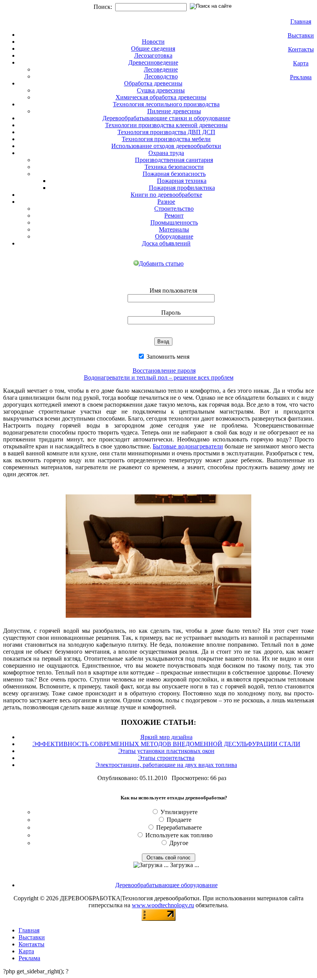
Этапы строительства (166, 758)
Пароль (171, 312)
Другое (178, 843)
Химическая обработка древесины (161, 97)
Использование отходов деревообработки (166, 146)
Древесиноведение (153, 62)
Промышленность (174, 222)
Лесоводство (161, 76)
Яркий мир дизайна (166, 737)
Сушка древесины (161, 90)
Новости (153, 41)
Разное (166, 201)
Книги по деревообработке (166, 194)
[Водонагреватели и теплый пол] (158, 619)
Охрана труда (166, 153)
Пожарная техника (181, 180)
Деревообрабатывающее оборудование (166, 885)
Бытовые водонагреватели (188, 446)
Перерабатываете (179, 827)
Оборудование (174, 236)
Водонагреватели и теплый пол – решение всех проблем (158, 377)
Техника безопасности (174, 167)
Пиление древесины (174, 111)
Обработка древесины (153, 83)
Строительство (174, 208)
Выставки (301, 35)
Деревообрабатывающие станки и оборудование (166, 118)
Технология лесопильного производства (166, 104)
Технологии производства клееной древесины (166, 125)
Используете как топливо (179, 835)
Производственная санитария (174, 160)
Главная (300, 21)
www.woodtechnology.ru (163, 905)
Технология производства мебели (166, 139)
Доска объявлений (166, 243)
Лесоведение (161, 69)
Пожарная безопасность (174, 173)
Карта (300, 63)
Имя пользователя (173, 290)
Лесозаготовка (153, 55)
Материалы (174, 229)
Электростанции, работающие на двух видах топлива (166, 765)
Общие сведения (153, 48)
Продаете (179, 819)
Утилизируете (179, 812)
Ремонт (174, 215)
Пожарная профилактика (182, 187)
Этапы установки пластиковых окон (166, 751)
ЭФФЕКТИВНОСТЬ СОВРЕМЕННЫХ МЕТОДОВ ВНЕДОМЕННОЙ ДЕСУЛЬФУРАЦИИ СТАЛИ (166, 744)
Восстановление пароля (164, 370)
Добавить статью (161, 263)
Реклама (301, 77)
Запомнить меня (167, 356)
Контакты (301, 49)
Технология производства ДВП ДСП (166, 132)
